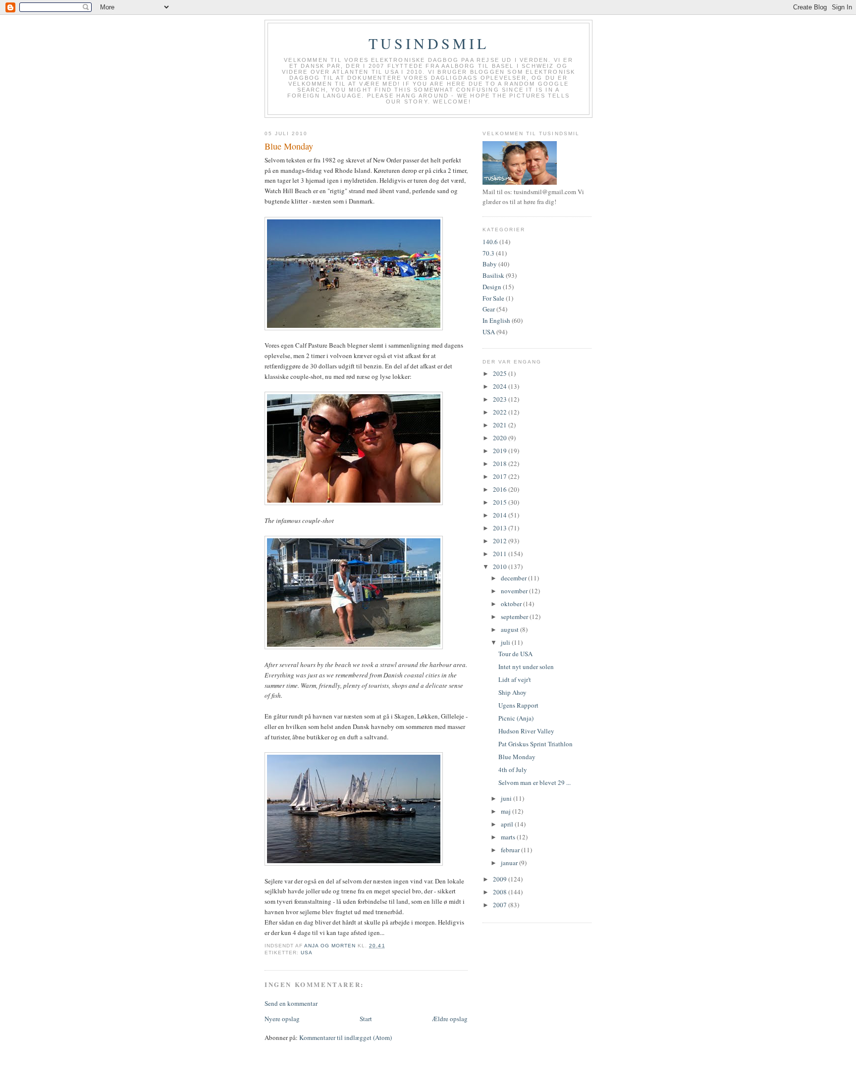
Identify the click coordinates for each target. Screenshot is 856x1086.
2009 (500, 879)
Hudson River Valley (526, 730)
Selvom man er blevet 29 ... (534, 782)
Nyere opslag (282, 1018)
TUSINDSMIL (429, 43)
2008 (500, 891)
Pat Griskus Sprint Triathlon (535, 743)
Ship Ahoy (512, 692)
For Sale (493, 298)
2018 (500, 463)
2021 (500, 424)
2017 (500, 476)
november (515, 590)
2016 (500, 489)
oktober (512, 603)
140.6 (490, 241)
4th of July (512, 769)
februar (511, 849)
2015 (500, 502)
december (514, 577)
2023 (500, 399)
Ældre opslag (450, 1018)
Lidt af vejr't (514, 679)
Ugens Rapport (518, 705)
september (515, 616)
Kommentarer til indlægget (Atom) (345, 1037)
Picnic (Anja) (516, 718)
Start (366, 1018)
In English (496, 320)
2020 (500, 437)
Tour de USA (515, 653)
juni (507, 798)
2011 (500, 553)
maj (506, 811)
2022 (500, 412)
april (508, 824)
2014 (500, 515)
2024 (500, 386)
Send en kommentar (291, 1003)
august (510, 629)
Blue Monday (516, 756)
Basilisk (493, 275)
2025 (500, 373)
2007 (500, 904)
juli (506, 642)
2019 (500, 450)
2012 (500, 540)
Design (491, 286)
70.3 (488, 253)
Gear (488, 309)
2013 (500, 527)
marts (509, 836)
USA (307, 952)
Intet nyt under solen (526, 666)
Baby (489, 263)
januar (510, 862)
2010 (500, 566)
